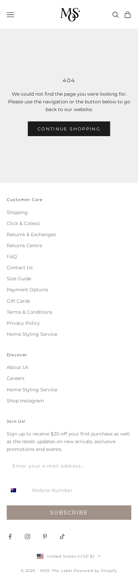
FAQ (12, 257)
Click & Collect (23, 223)
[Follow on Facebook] (10, 536)
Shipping (17, 212)
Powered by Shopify (95, 570)
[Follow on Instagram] (27, 536)
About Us (17, 367)
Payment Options (27, 290)
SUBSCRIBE (69, 512)
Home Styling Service (32, 334)
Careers (15, 378)
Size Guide (19, 279)
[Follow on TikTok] (62, 536)
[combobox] (18, 490)
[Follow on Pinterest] (45, 536)
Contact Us (20, 268)
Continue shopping (69, 128)
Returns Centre (24, 245)
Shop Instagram (25, 401)
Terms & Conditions (29, 312)
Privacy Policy (23, 323)
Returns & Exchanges (31, 234)
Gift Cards (18, 301)
